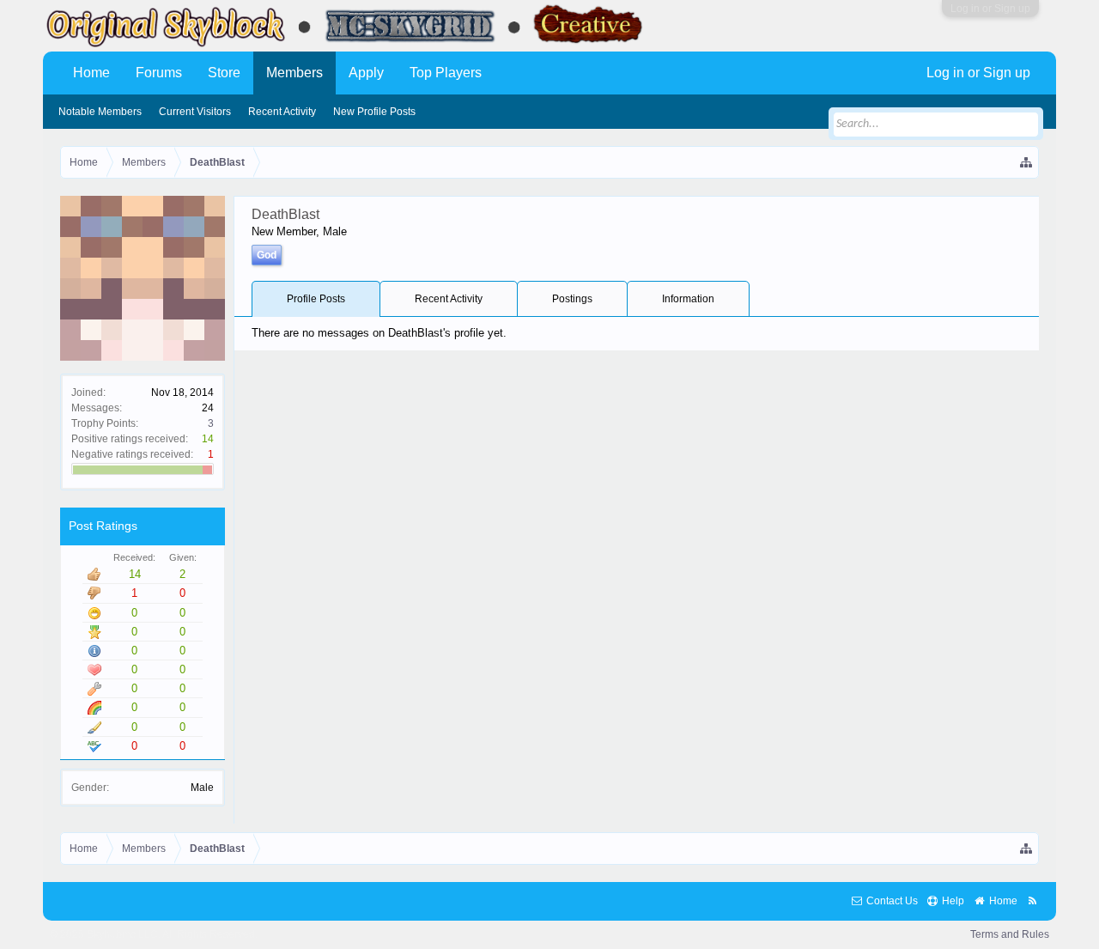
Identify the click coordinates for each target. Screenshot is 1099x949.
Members (294, 72)
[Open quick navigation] (1027, 162)
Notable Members (100, 112)
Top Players (446, 72)
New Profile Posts (374, 112)
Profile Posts (316, 299)
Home (91, 72)
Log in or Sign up (990, 9)
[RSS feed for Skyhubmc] (1032, 901)
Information (688, 299)
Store (224, 72)
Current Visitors (195, 112)
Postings (572, 299)
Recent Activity (449, 299)
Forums (159, 72)
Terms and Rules (1009, 934)
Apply (366, 72)
